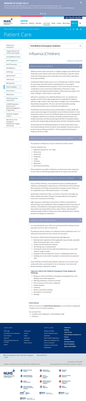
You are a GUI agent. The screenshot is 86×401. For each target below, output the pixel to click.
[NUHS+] (81, 18)
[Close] (81, 2)
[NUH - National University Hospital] (27, 371)
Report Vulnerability (70, 346)
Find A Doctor (7, 336)
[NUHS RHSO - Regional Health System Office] (27, 393)
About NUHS (66, 23)
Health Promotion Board (51, 333)
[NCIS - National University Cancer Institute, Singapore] (46, 382)
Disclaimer (67, 339)
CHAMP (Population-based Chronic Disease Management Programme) (13, 107)
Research (31, 23)
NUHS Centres (28, 343)
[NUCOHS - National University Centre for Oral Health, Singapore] (27, 387)
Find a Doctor (10, 91)
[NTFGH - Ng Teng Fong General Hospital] (46, 371)
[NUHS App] (65, 18)
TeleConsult (10, 79)
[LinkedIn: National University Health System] (71, 18)
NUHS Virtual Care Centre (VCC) (12, 99)
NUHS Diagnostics (12, 60)
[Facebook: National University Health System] (68, 18)
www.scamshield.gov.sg (66, 8)
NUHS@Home (10, 68)
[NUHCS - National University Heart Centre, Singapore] (66, 382)
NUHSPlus (27, 340)
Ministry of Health (49, 331)
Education (38, 23)
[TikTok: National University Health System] (77, 18)
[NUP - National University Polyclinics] (66, 376)
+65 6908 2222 (43, 355)
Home (5, 29)
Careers (59, 23)
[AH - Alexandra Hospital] (66, 371)
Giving (53, 23)
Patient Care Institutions (10, 46)
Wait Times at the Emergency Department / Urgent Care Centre (13, 123)
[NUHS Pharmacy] (66, 387)
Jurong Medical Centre (13, 57)
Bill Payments (10, 83)
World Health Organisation (51, 338)
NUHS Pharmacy (11, 64)
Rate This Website (69, 344)
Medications (10, 94)
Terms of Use (68, 332)
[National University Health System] (8, 21)
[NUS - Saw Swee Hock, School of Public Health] (27, 398)
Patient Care (24, 23)
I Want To (74, 23)
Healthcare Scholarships (51, 345)
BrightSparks (47, 347)
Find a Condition (22, 29)
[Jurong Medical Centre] (27, 382)
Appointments (10, 76)
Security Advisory (69, 341)
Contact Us (67, 327)
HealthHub (47, 336)
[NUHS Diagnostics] (46, 387)
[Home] (10, 373)
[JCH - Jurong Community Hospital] (46, 376)
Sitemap (66, 330)
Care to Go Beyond (49, 343)
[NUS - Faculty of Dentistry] (66, 393)
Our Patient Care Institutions (12, 333)
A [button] (67, 29)
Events (26, 336)
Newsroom (27, 338)
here (33, 306)
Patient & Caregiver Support (12, 115)
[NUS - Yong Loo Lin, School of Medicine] (46, 393)
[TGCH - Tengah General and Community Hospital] (27, 376)
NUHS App (9, 72)
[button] (77, 29)
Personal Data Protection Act (72, 334)
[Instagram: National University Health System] (74, 18)
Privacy (66, 337)
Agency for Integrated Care (51, 340)
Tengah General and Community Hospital (12, 52)
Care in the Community (46, 24)
